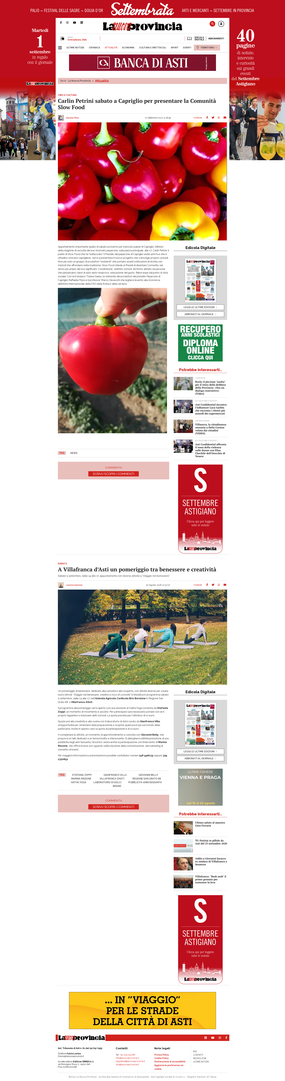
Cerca (212, 23)
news (73, 453)
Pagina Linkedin (83, 22)
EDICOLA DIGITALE (199, 38)
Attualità (102, 81)
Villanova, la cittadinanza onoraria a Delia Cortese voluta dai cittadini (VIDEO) (210, 429)
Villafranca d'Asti (112, 778)
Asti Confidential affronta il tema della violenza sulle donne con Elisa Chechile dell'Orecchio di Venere (210, 450)
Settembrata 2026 (77, 39)
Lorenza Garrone (74, 585)
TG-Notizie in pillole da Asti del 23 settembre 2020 (211, 842)
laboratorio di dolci (107, 782)
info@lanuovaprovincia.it (127, 1058)
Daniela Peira (72, 118)
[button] (221, 24)
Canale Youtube (76, 22)
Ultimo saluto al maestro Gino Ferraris (210, 824)
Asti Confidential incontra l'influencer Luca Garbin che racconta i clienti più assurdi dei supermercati (211, 409)
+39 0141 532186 (127, 1055)
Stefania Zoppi (82, 775)
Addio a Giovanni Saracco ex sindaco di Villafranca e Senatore (211, 861)
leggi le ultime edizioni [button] (199, 307)
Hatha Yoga (78, 782)
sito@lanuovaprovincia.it (127, 1064)
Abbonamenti (216, 38)
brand (117, 786)
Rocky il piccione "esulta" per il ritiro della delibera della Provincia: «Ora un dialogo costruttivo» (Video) (210, 387)
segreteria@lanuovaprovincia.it (130, 1061)
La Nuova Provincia (79, 80)
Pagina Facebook (63, 22)
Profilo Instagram (69, 22)
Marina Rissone (81, 778)
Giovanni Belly (148, 775)
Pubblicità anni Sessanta (145, 782)
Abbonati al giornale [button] (199, 314)
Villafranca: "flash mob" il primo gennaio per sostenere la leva (210, 879)
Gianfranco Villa (115, 775)
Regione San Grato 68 (146, 778)
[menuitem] (75, 48)
